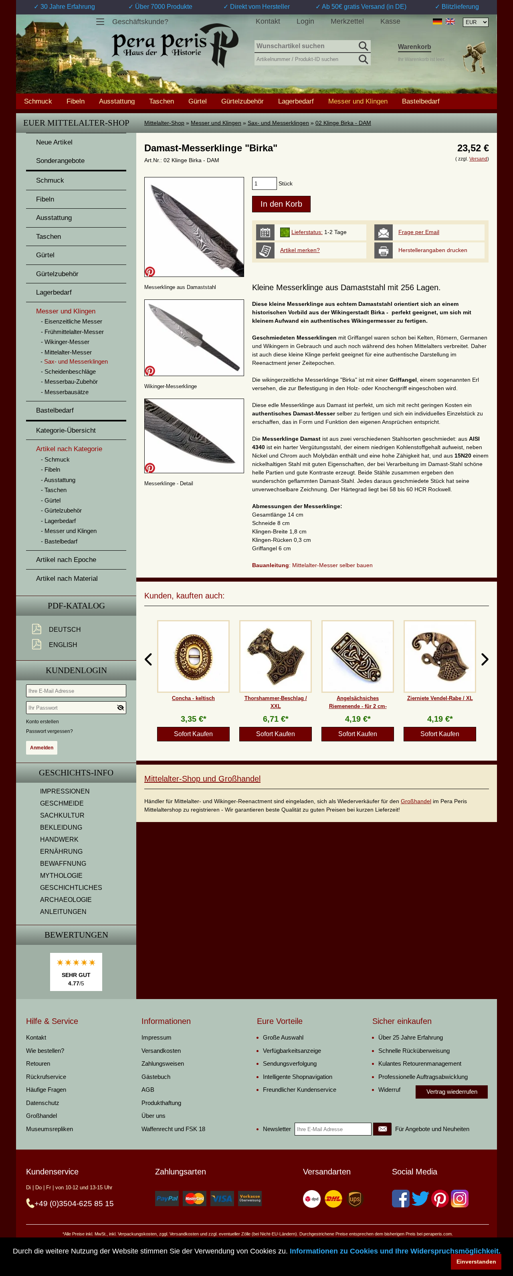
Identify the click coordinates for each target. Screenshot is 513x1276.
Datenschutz (42, 1102)
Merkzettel (347, 21)
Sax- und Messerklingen (278, 123)
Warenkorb (414, 46)
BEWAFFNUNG (63, 863)
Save (150, 272)
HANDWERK (59, 839)
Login (305, 21)
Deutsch (65, 629)
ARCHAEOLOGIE (66, 899)
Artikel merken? (300, 250)
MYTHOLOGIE (61, 875)
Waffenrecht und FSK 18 (173, 1128)
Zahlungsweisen (162, 1063)
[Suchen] (363, 45)
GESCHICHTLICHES (71, 887)
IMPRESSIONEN (65, 791)
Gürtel (197, 101)
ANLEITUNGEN (63, 911)
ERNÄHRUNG (61, 851)
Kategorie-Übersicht (66, 430)
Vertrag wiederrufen (451, 1091)
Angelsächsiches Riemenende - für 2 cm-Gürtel (358, 706)
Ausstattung (117, 101)
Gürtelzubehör (242, 101)
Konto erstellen (42, 721)
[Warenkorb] (474, 58)
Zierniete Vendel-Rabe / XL (440, 698)
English (63, 644)
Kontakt (268, 21)
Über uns (153, 1115)
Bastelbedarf (421, 101)
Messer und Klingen (216, 123)
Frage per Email (418, 232)
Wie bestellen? (45, 1050)
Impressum (156, 1037)
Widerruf (389, 1089)
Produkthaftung (161, 1102)
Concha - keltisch (193, 698)
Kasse (390, 21)
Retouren (38, 1063)
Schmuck (38, 101)
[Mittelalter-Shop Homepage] (174, 45)
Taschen (161, 101)
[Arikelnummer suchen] (363, 58)
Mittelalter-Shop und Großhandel (202, 778)
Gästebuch (155, 1076)
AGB (147, 1089)
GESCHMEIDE (62, 803)
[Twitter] (420, 1198)
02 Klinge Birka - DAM (343, 123)
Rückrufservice (46, 1076)
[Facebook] (401, 1198)
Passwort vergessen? (49, 731)
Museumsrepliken (49, 1128)
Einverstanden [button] (476, 1261)
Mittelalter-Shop (164, 123)
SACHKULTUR (62, 815)
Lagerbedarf (296, 101)
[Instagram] (460, 1198)
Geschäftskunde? (140, 22)
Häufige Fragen (46, 1089)
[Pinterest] (440, 1198)
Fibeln (76, 101)
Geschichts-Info (76, 772)
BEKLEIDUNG (61, 827)
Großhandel (416, 801)
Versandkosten (161, 1050)
